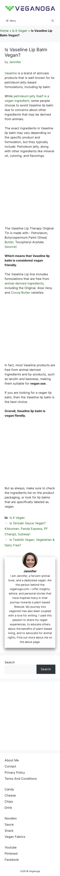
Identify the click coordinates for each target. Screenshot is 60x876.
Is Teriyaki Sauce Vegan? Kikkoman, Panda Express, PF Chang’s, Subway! (26, 528)
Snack (9, 830)
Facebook (12, 859)
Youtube (11, 847)
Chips (9, 801)
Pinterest (11, 853)
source (11, 247)
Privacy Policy (15, 772)
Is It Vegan (19, 31)
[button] (52, 20)
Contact (10, 766)
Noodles (11, 818)
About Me (12, 760)
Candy (9, 789)
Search (10, 662)
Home (4, 31)
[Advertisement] (30, 194)
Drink (8, 808)
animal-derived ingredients (24, 283)
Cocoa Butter (20, 292)
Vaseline (11, 73)
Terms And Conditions (21, 778)
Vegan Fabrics (15, 837)
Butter (9, 242)
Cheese (10, 795)
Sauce (9, 824)
